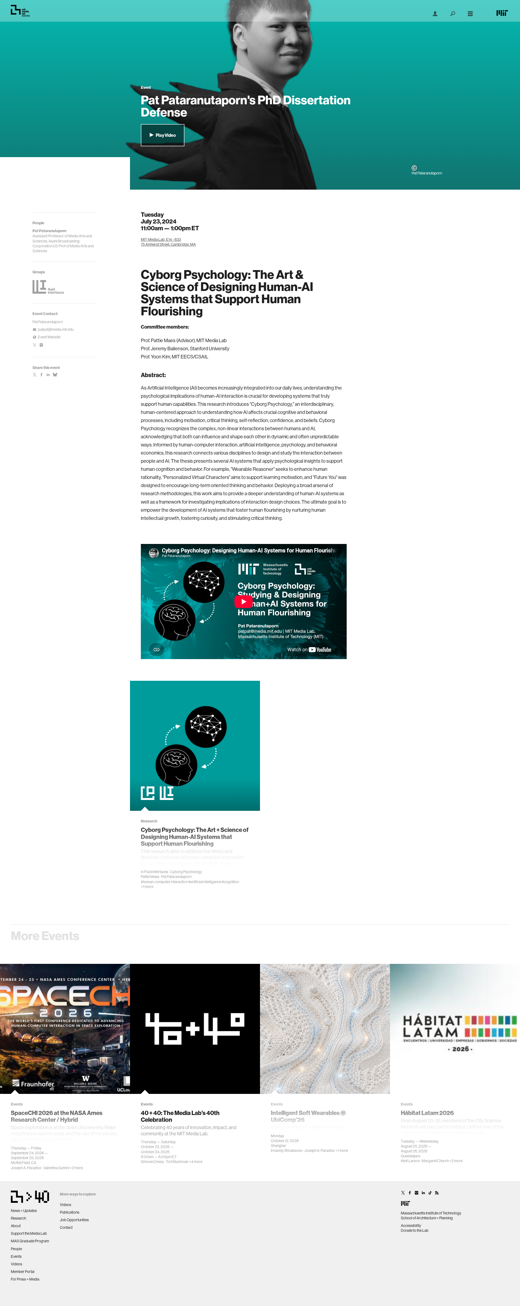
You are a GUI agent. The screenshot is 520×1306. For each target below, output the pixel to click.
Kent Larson (410, 1161)
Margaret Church (435, 1161)
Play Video (165, 135)
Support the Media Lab (29, 1233)
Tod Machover (177, 1161)
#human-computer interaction (164, 882)
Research (18, 1218)
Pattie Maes (150, 876)
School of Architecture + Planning (427, 1218)
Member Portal (22, 1271)
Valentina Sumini (56, 1168)
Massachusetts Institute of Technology (431, 1213)
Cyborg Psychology (186, 872)
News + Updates (24, 1210)
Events (16, 1256)
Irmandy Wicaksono (287, 1150)
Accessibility (411, 1225)
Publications (69, 1212)
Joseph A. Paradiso (26, 1168)
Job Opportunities (74, 1220)
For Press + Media (25, 1279)
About (16, 1226)
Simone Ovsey (152, 1161)
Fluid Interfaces (156, 872)
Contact (66, 1227)
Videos (16, 1264)
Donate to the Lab (414, 1230)
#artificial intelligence (204, 882)
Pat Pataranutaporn (47, 322)
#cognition (230, 882)
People (16, 1249)
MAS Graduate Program (30, 1241)
